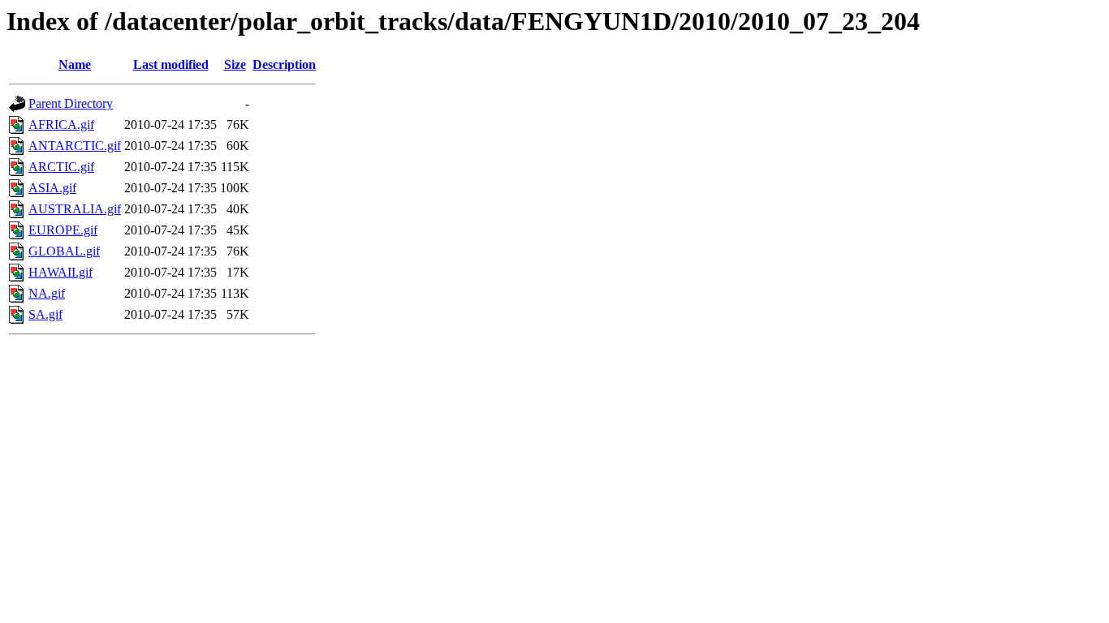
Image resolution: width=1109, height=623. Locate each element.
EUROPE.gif (62, 230)
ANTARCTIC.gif (74, 146)
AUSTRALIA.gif (74, 209)
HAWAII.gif (60, 272)
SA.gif (45, 314)
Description (284, 64)
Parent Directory (70, 103)
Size (235, 64)
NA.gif (46, 293)
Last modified (171, 64)
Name (74, 64)
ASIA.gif (52, 188)
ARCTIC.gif (61, 167)
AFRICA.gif (61, 124)
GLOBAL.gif (64, 251)
